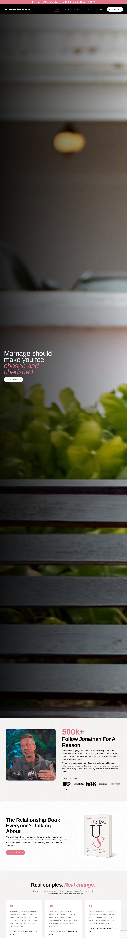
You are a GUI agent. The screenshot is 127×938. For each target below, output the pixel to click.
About (77, 9)
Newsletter (115, 9)
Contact (100, 9)
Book (67, 9)
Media (88, 9)
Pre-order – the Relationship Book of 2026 (63, 2)
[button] (64, 789)
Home (57, 9)
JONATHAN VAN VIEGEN (17, 9)
